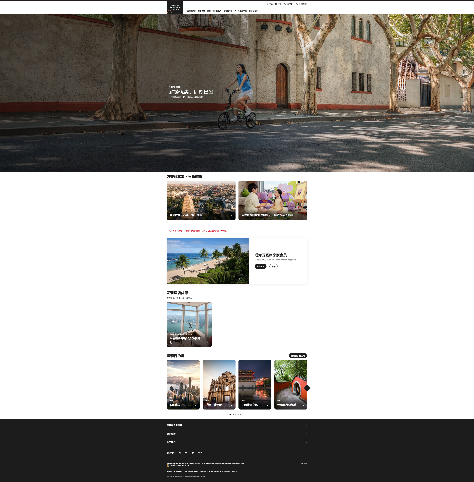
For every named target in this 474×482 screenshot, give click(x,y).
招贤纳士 (170, 471)
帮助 (233, 471)
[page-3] (233, 414)
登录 (274, 266)
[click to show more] (307, 388)
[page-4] (235, 414)
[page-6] (238, 414)
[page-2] (231, 414)
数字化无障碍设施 (215, 471)
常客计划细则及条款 (191, 471)
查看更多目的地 (298, 355)
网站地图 (227, 471)
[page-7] (240, 414)
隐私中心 (203, 471)
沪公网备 (172, 465)
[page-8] (242, 414)
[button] (278, 3)
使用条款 (179, 471)
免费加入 (261, 266)
